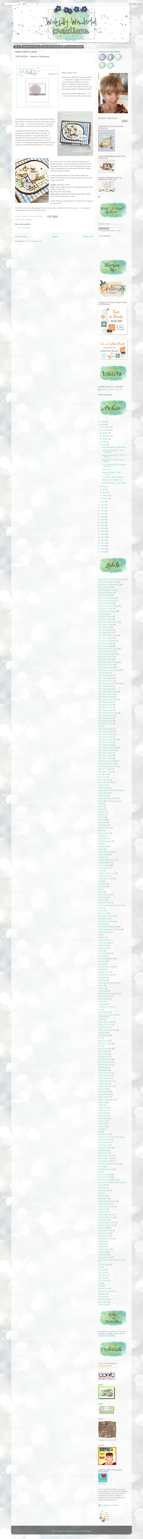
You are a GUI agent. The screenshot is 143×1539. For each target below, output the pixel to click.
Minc (100, 1046)
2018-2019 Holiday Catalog (108, 649)
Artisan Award (103, 793)
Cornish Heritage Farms (106, 873)
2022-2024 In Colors (105, 707)
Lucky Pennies (103, 1027)
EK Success (102, 913)
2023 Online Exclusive (106, 715)
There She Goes (104, 1257)
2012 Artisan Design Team (107, 582)
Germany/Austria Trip (105, 967)
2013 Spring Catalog (105, 592)
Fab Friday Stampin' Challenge (109, 929)
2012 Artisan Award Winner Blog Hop (111, 579)
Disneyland (102, 900)
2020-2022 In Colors (105, 681)
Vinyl (100, 1283)
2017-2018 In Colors (105, 638)
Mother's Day (103, 1054)
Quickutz (101, 1129)
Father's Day (102, 948)
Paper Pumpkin (103, 1097)
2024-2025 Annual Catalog (107, 739)
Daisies (100, 892)
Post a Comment (24, 228)
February (106, 495)
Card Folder (102, 838)
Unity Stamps (103, 1275)
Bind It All (101, 817)
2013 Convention (104, 587)
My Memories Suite (105, 1065)
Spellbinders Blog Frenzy (107, 1201)
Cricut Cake (102, 884)
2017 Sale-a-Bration (105, 630)
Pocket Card (102, 1115)
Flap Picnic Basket (104, 953)
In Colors (101, 1001)
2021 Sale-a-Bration (105, 686)
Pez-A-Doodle (103, 1113)
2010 (103, 543)
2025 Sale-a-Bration (105, 753)
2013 (103, 534)
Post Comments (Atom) (33, 241)
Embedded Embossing (106, 916)
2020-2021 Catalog (105, 678)
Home (17, 47)
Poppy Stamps (103, 1118)
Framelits (101, 964)
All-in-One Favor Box (105, 782)
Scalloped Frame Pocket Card (109, 1164)
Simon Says (102, 1188)
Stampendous (103, 1220)
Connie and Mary (104, 862)
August (105, 439)
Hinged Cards (103, 991)
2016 (103, 525)
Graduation (102, 977)
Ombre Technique (104, 1073)
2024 (103, 502)
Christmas (101, 846)
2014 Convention (104, 595)
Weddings (101, 1294)
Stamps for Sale (104, 1233)
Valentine (101, 1278)
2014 (103, 531)
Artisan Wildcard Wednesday (108, 801)
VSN (99, 1286)
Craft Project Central (105, 878)
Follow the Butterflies (105, 959)
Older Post (88, 236)
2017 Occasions (104, 627)
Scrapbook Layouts (105, 1169)
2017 (103, 522)
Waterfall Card (103, 1288)
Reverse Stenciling (104, 1148)
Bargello (101, 809)
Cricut (100, 881)
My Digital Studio (104, 1059)
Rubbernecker (103, 1153)
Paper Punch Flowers (106, 1099)
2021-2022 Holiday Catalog (108, 691)
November (106, 430)
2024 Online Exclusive (106, 734)
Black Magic (102, 822)
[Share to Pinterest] (57, 216)
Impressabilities (103, 999)
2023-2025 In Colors (105, 723)
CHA (100, 844)
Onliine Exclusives (104, 1078)
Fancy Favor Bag (104, 943)
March (105, 492)
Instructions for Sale (105, 1007)
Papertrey (101, 1102)
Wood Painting (103, 1299)
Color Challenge (104, 854)
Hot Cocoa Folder (104, 996)
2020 (103, 514)
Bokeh (100, 830)
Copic (100, 870)
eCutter (101, 910)
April (104, 489)
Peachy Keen (103, 1107)
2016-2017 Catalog (105, 619)
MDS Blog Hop (103, 1035)
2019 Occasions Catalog (107, 654)
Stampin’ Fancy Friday (106, 1225)
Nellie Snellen (103, 1067)
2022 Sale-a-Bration (105, 702)
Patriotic (101, 1105)
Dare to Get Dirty (104, 895)
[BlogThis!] (50, 216)
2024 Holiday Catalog (106, 729)
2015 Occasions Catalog (107, 601)
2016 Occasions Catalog (107, 611)
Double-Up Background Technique (110, 905)
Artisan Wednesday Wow (107, 798)
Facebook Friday (104, 932)
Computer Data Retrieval (107, 860)
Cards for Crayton (104, 841)
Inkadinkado (102, 1004)
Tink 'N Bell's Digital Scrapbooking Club (112, 1260)
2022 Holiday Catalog (106, 697)
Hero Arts (101, 988)
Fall (99, 935)
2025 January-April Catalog (108, 747)
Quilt (100, 1132)
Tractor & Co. (106, 469)
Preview (101, 230)
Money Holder (103, 1051)
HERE (65, 208)
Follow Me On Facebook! (52, 47)
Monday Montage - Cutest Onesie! (114, 483)
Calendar (101, 836)
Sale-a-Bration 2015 (105, 1161)
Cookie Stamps (103, 868)
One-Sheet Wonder (105, 1075)
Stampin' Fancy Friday (106, 1222)
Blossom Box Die (104, 828)
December (106, 427)
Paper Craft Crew (104, 1094)
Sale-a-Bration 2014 (105, 1158)
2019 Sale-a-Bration (105, 657)
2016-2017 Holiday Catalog (108, 622)
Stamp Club (102, 1209)
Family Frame (103, 940)
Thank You (102, 1252)
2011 (103, 540)
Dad (99, 889)
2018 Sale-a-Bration (105, 643)
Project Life (102, 1121)
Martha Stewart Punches (107, 1030)
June (104, 445)
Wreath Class (103, 1302)
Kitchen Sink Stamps (105, 1022)
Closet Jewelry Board (105, 852)
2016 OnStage (103, 614)
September (107, 436)
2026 (103, 422)
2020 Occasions (104, 673)
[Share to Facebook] (55, 216)
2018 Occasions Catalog (107, 641)
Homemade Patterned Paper (108, 993)
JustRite (101, 1019)
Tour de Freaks (103, 1264)
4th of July (102, 777)
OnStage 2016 (103, 1083)
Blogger (88, 1531)
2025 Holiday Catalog (106, 745)
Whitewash (102, 1296)
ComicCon (102, 857)
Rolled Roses (103, 1150)
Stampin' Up (102, 1228)
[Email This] (48, 216)
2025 (103, 424)
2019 (103, 517)
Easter (100, 908)
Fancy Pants (102, 945)
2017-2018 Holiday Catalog (108, 635)
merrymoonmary (70, 1531)
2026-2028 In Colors (105, 772)
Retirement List (103, 1145)
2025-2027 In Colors (105, 758)
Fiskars (100, 951)
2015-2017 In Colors (105, 609)
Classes (101, 849)
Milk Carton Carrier (105, 1043)
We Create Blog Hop (105, 1291)
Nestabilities (102, 1070)
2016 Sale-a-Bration (105, 616)
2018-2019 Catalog (105, 646)
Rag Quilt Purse (103, 1134)
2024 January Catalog (106, 731)
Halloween (102, 980)
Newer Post (20, 236)
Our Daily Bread (104, 1091)
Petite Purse (102, 1110)
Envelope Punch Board (106, 921)
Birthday (101, 820)
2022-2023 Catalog (105, 705)
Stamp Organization (105, 1214)
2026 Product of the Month (107, 766)
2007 (103, 552)
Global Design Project (106, 975)
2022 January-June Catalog (108, 699)
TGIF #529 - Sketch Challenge (113, 477)
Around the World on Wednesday (110, 790)
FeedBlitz (117, 230)
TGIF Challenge (26, 219)
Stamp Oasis (102, 1212)
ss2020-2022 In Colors (106, 1206)
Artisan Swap (103, 796)
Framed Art (102, 961)
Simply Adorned (103, 1190)
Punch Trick (102, 1126)
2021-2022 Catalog (105, 689)
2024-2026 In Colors (105, 742)
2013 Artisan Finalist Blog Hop (109, 584)
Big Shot (101, 814)
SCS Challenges (104, 1174)
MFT (100, 1038)
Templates (102, 1246)
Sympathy (101, 1244)
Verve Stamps (103, 1280)
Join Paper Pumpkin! (73, 47)
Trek (99, 1267)
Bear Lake (102, 812)
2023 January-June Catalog (108, 713)
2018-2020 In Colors (105, 651)
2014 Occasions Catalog (107, 598)
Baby (100, 804)
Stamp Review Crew (105, 1217)
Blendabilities (103, 825)
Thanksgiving (103, 1254)
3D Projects (102, 774)
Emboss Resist (103, 919)
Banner (100, 806)
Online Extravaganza (105, 1081)
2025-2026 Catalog (105, 755)
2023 (103, 505)
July (104, 442)
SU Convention (103, 1236)
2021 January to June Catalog (109, 683)
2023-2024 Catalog (105, 721)
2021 (103, 511)
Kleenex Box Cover (105, 1025)
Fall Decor (102, 937)
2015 (103, 528)
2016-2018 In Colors (105, 625)
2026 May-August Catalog (107, 761)
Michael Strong (103, 1041)
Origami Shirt (103, 1089)
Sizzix (100, 1193)
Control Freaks (103, 865)
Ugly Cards (102, 1272)
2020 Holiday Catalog (106, 667)
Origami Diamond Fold (106, 1086)
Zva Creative (102, 1304)
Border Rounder (104, 833)
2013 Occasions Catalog (107, 590)
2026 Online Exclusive (106, 764)
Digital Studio (103, 897)
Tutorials (101, 1270)
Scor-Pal (101, 1166)
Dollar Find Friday (104, 903)
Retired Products (104, 1142)
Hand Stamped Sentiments (107, 983)
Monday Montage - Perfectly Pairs (114, 447)
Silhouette (101, 1185)
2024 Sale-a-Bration (105, 737)
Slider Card (102, 1196)
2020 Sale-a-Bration (105, 675)
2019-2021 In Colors (105, 665)
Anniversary (102, 785)
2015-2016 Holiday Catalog (108, 606)
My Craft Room (103, 1057)
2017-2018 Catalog (105, 633)
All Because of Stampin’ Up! (112, 480)
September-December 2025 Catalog (111, 1182)
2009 (103, 546)
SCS (99, 1172)
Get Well (101, 969)
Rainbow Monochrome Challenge (110, 1137)
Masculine (101, 1033)
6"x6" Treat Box (103, 780)
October (106, 433)
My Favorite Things (105, 1062)
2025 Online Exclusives (106, 750)
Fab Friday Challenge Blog (107, 927)
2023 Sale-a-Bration (105, 718)
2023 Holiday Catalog (106, 710)
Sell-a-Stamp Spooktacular (107, 1180)
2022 (103, 508)
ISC (99, 1009)
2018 (103, 519)
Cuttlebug (101, 886)
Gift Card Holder (104, 972)
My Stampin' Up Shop (31, 47)
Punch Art (101, 1124)
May (104, 486)
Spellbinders (102, 1198)
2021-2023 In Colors (105, 694)
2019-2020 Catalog (105, 659)
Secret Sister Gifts (104, 1177)
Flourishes (102, 956)
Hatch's (101, 985)
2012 (103, 537)
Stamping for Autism (105, 1230)
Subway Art (102, 1241)
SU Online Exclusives (105, 1238)
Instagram (75, 208)
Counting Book (103, 876)
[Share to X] (52, 216)
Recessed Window (104, 1139)
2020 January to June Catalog (109, 670)
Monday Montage (104, 1049)
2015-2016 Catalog (105, 603)
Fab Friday (102, 924)
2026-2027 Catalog (105, 769)
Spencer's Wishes (104, 1204)
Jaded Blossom (103, 1012)
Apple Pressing (103, 788)
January (106, 498)
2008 (103, 549)
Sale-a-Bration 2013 (105, 1156)
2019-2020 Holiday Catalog (108, 662)
